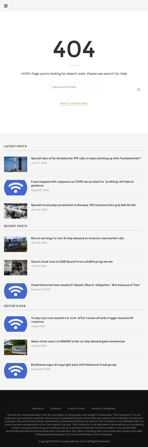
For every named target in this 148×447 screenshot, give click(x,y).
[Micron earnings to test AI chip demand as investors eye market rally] (15, 244)
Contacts (55, 408)
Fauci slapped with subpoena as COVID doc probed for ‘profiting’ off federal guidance (82, 183)
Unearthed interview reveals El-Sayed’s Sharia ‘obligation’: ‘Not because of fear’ (85, 285)
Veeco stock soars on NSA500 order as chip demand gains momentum (78, 341)
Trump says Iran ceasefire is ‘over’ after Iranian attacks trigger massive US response (82, 320)
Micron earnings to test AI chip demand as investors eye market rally (77, 238)
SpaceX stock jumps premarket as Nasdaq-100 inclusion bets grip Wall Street (83, 205)
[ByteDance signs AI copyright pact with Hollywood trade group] (15, 370)
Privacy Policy (76, 408)
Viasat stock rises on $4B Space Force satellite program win (72, 261)
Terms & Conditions (103, 408)
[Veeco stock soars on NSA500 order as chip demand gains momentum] (15, 347)
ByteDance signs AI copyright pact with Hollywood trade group (73, 364)
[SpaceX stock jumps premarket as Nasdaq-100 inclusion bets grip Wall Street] (15, 211)
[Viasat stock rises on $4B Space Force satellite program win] (15, 267)
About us (38, 408)
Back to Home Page (74, 103)
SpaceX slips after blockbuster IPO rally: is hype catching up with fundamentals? (86, 158)
